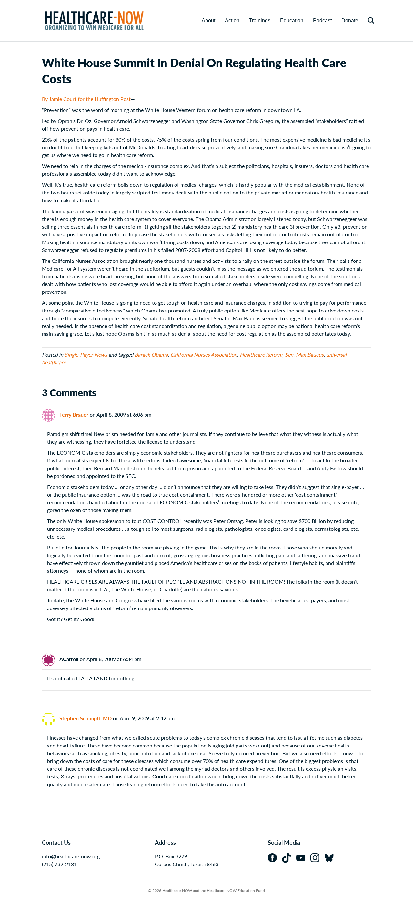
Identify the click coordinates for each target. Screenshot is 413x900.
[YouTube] (303, 857)
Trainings (259, 20)
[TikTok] (289, 857)
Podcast (322, 20)
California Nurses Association (203, 354)
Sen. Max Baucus (304, 354)
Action (232, 20)
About (208, 20)
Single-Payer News (86, 354)
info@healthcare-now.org (71, 856)
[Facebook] (275, 857)
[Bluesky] (331, 857)
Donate (349, 20)
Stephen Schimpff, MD (85, 718)
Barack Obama (151, 354)
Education (291, 20)
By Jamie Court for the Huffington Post (86, 99)
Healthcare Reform (261, 354)
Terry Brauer (73, 414)
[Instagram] (317, 857)
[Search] (367, 20)
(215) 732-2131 (59, 864)
